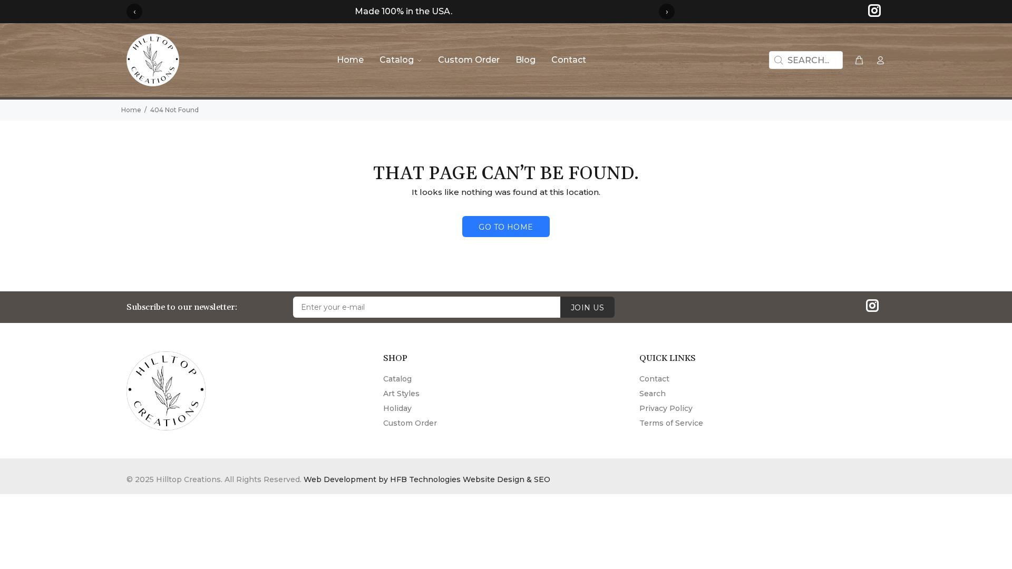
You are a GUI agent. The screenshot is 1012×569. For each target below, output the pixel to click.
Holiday (397, 408)
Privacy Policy (666, 408)
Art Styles (401, 393)
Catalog (397, 379)
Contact (654, 379)
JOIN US (587, 307)
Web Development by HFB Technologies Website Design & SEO (427, 479)
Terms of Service (671, 423)
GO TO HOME (506, 227)
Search (652, 393)
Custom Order (410, 423)
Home (131, 110)
